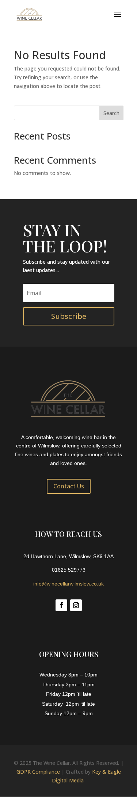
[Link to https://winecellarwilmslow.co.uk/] (29, 14)
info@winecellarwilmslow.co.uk (68, 584)
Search (111, 113)
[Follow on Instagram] (76, 605)
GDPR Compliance (38, 771)
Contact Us (68, 486)
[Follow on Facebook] (61, 605)
